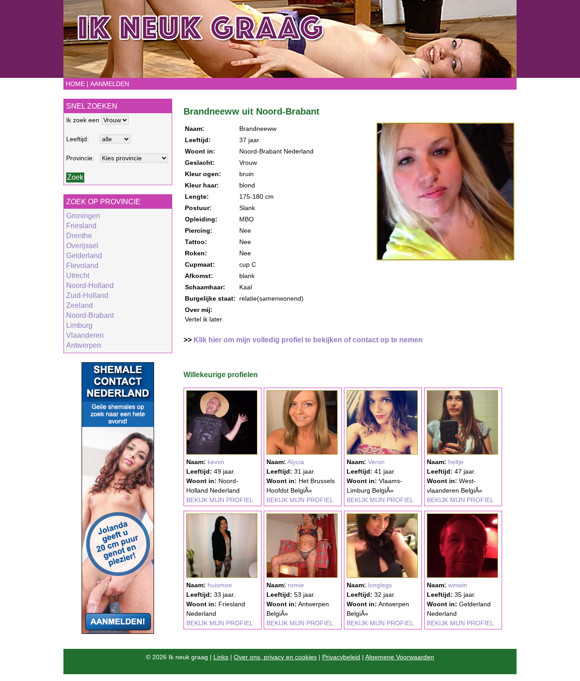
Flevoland (82, 265)
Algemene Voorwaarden (399, 657)
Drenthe (79, 236)
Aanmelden (109, 83)
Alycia (295, 461)
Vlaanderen (85, 335)
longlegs (380, 585)
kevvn (216, 461)
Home (75, 83)
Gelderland (84, 255)
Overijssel (82, 245)
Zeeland (79, 305)
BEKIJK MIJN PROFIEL (219, 500)
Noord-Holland (90, 285)
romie (296, 585)
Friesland (81, 226)
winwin (457, 585)
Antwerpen (83, 345)
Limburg (79, 325)
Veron (376, 461)
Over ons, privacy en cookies (275, 657)
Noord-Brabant (90, 315)
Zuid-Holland (87, 295)
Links (220, 657)
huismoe (220, 585)
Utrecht (77, 275)
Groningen (83, 216)
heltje (456, 461)
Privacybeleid (341, 657)
